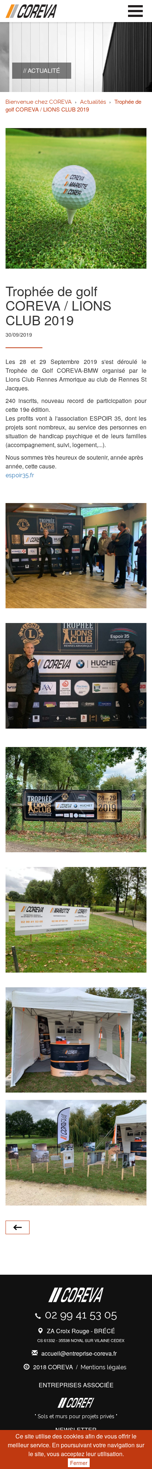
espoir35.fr (20, 475)
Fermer (78, 1462)
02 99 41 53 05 (81, 1314)
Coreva (31, 11)
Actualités (93, 102)
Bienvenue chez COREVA (39, 102)
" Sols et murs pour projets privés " (76, 1416)
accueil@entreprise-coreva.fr (79, 1353)
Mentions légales (103, 1367)
